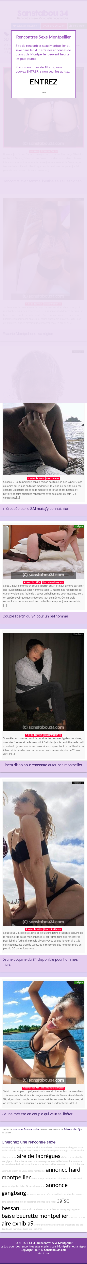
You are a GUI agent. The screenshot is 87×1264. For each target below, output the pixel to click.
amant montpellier (10, 1186)
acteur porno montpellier (46, 1225)
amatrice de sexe (77, 1217)
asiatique (75, 1151)
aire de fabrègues (38, 1156)
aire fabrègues (15, 1229)
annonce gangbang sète (68, 1209)
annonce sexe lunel (46, 1202)
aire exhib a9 (18, 1224)
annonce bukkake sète (36, 1148)
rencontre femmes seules (26, 1130)
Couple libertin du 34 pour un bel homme (35, 616)
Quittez (43, 92)
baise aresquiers (67, 1225)
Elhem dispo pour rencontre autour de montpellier (42, 765)
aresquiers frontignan (59, 1151)
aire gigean (7, 1161)
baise (39, 1209)
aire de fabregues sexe (20, 1151)
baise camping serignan (13, 1148)
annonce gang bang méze (39, 1194)
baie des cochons (37, 1186)
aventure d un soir (65, 1164)
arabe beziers (49, 1209)
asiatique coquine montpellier (47, 1161)
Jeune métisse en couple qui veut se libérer (37, 1114)
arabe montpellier (36, 1171)
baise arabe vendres (22, 1161)
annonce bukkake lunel (13, 1164)
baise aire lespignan (32, 1229)
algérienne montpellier (72, 1157)
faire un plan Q (72, 1130)
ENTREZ (43, 82)
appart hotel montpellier (63, 1194)
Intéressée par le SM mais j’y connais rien (35, 508)
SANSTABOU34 (25, 1243)
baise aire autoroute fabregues (62, 1148)
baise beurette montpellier (35, 1216)
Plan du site (43, 1254)
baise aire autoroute (72, 1161)
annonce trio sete (28, 1209)
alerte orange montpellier (43, 1179)
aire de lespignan (28, 1202)
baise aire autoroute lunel (69, 1179)
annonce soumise (40, 1151)
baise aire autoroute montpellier (40, 1164)
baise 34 (24, 1186)
